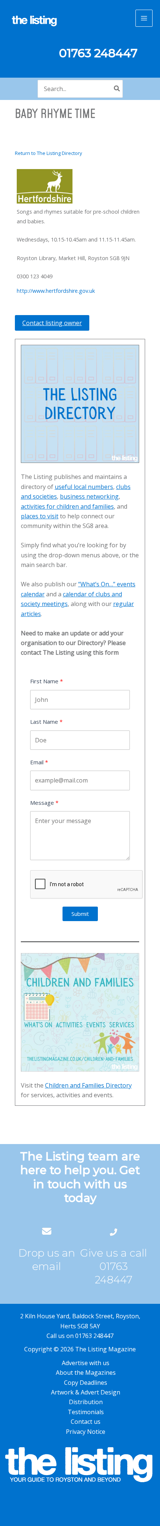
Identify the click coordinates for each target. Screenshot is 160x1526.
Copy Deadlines (85, 1382)
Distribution (86, 1402)
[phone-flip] (113, 1231)
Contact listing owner (52, 323)
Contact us (85, 1422)
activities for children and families (67, 506)
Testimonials (86, 1412)
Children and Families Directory (88, 1085)
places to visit (39, 516)
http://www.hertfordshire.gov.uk (56, 290)
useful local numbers (84, 487)
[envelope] (46, 1231)
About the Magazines (86, 1372)
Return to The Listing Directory (48, 153)
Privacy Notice (85, 1432)
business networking (89, 496)
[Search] (117, 88)
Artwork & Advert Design (85, 1392)
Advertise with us (85, 1363)
